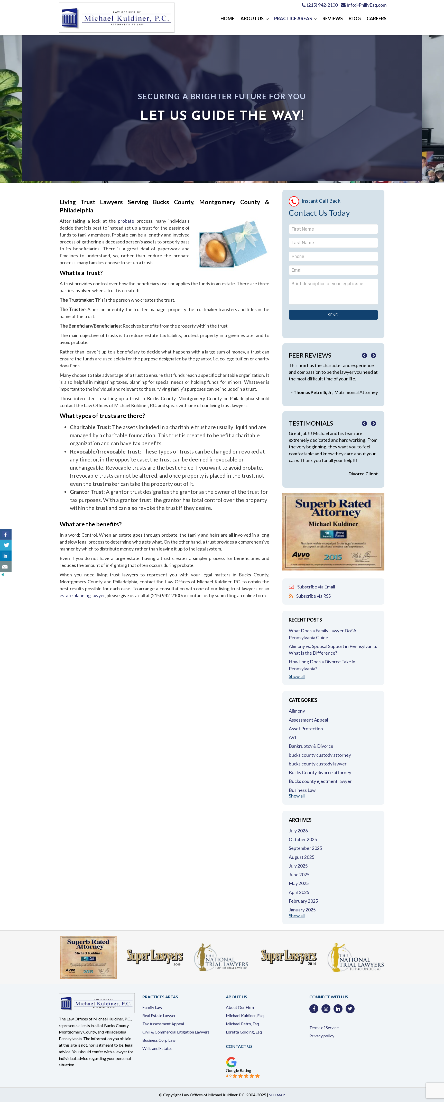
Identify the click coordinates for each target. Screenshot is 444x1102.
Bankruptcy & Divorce (311, 746)
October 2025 (303, 839)
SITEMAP (277, 1095)
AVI (292, 737)
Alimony (297, 711)
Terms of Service (324, 1027)
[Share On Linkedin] (6, 555)
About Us (252, 18)
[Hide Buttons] (2, 575)
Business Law (302, 790)
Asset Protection (306, 728)
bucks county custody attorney (320, 755)
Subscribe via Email (316, 586)
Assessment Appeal (308, 720)
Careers (376, 18)
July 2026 (298, 830)
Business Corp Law (158, 1040)
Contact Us (239, 1046)
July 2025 (298, 866)
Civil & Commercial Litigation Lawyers (175, 1031)
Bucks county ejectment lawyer (320, 781)
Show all (297, 676)
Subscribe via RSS (313, 596)
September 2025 (305, 848)
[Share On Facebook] (6, 534)
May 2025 (299, 883)
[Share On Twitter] (6, 545)
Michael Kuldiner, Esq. (245, 1015)
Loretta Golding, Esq (244, 1031)
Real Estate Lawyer (159, 1015)
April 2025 (299, 892)
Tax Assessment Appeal (163, 1023)
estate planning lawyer (82, 595)
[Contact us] (6, 566)
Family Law (152, 1007)
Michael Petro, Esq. (243, 1023)
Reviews (332, 18)
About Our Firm (240, 1007)
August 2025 (301, 857)
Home (227, 18)
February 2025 (303, 901)
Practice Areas (293, 18)
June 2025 (299, 874)
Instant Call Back (321, 201)
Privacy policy (321, 1035)
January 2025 (302, 909)
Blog (355, 18)
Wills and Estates (157, 1048)
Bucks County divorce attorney (320, 772)
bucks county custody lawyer (318, 763)
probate (127, 221)
